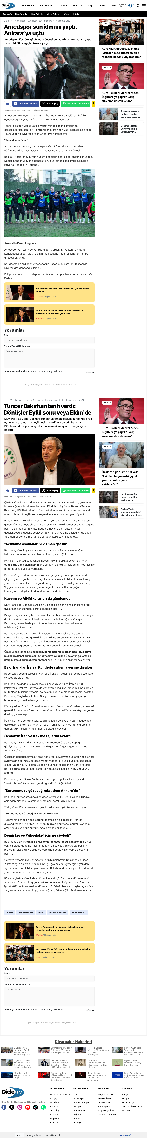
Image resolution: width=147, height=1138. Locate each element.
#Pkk (41, 912)
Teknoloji (54, 1110)
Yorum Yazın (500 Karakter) (17, 346)
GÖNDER (90, 372)
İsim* (7, 335)
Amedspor (20, 20)
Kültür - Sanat (81, 1110)
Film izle (54, 1122)
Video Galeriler (53, 14)
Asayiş (53, 1098)
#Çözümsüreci (79, 912)
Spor (76, 1094)
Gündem (54, 1102)
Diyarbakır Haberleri (60, 1094)
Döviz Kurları (104, 1102)
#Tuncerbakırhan (57, 912)
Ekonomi (54, 1114)
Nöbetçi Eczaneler (107, 1114)
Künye (67, 14)
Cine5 (128, 1110)
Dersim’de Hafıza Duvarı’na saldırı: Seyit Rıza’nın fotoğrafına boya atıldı (129, 128)
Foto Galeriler (37, 14)
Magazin (54, 1118)
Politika (18, 400)
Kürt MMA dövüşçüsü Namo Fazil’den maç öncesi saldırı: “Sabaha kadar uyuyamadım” (121, 53)
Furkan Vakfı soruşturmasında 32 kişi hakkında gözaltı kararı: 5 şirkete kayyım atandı (131, 512)
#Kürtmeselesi (26, 912)
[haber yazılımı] (125, 1135)
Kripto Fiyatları (106, 1110)
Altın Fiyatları (105, 1106)
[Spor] (121, 31)
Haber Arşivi (128, 1102)
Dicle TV (8, 20)
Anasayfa (7, 14)
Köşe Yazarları (21, 14)
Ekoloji (77, 1122)
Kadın (77, 1118)
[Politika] (121, 75)
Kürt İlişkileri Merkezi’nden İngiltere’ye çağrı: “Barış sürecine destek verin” (120, 97)
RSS (20, 1135)
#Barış (10, 912)
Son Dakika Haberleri (133, 1106)
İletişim (76, 14)
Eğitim (77, 1114)
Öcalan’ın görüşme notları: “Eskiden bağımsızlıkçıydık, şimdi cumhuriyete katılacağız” (130, 114)
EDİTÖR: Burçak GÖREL (42, 497)
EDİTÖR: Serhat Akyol (40, 110)
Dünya (77, 1106)
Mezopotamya (81, 1102)
